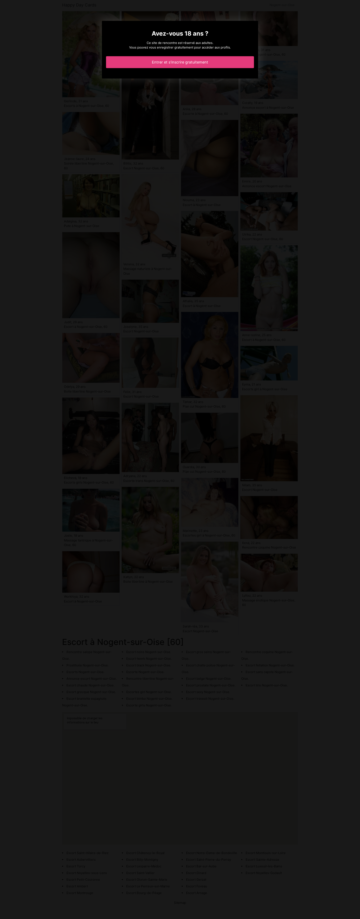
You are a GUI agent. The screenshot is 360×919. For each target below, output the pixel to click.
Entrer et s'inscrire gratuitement (180, 62)
